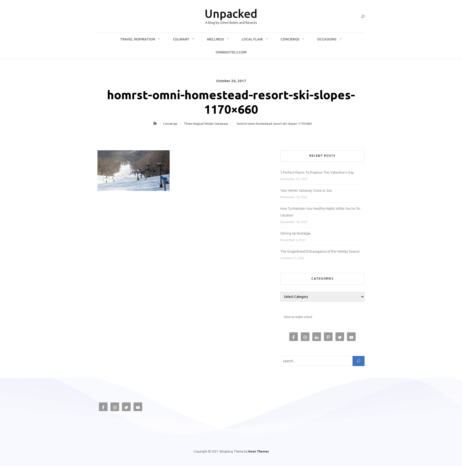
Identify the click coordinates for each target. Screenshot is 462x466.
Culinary (181, 39)
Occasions (326, 39)
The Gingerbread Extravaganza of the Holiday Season (320, 251)
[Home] (155, 123)
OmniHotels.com (231, 52)
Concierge (290, 39)
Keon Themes (258, 451)
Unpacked (231, 13)
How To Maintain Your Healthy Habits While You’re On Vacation (320, 212)
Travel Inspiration (137, 39)
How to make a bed (298, 317)
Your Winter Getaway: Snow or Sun (306, 190)
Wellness (215, 39)
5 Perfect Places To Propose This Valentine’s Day (317, 172)
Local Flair (252, 39)
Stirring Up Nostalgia (295, 233)
